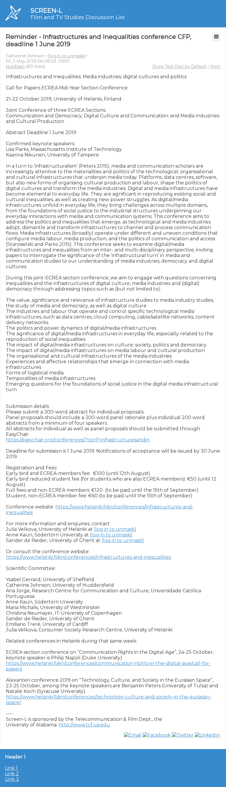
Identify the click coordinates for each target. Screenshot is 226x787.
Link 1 (11, 768)
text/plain (15, 66)
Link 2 (12, 773)
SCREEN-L (46, 10)
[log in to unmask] (66, 56)
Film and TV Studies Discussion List (78, 17)
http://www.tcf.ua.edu (84, 725)
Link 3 (12, 779)
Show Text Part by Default (179, 66)
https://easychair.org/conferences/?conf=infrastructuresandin (77, 440)
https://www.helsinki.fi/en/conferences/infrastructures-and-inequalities (88, 557)
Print (215, 66)
